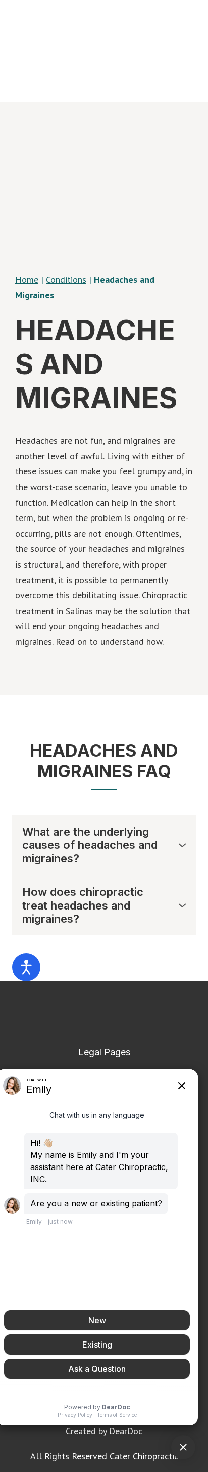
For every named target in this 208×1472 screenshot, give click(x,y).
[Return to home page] (104, 1013)
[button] (104, 845)
